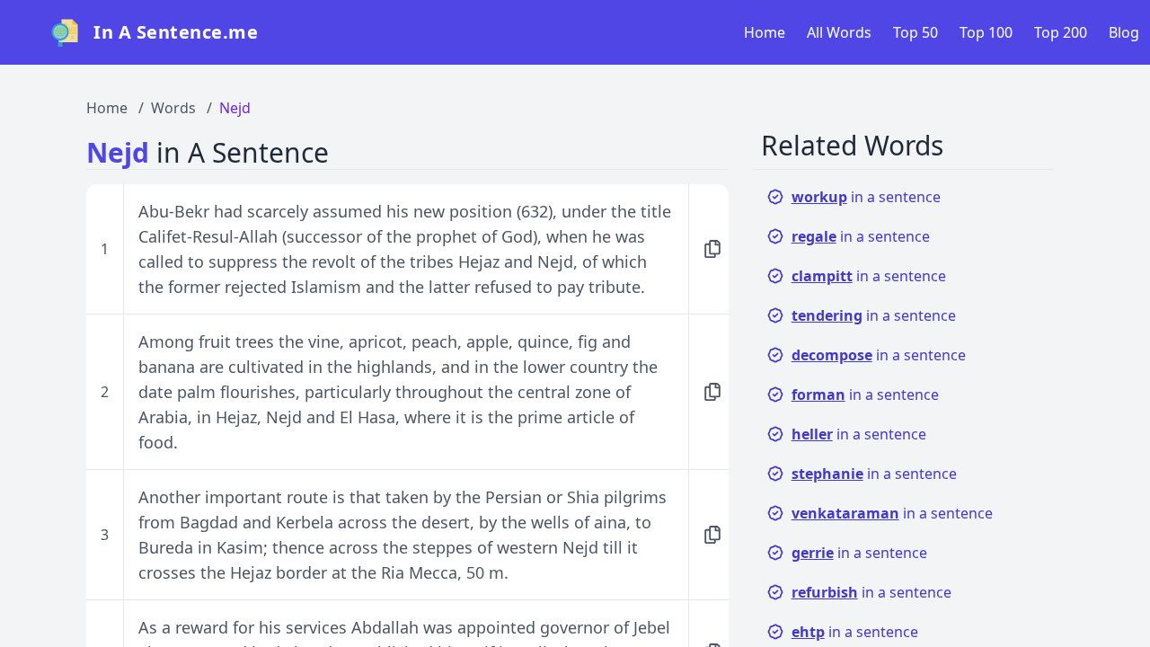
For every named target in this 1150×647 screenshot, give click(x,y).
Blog (1124, 32)
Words (173, 108)
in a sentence (866, 197)
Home (764, 32)
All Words (839, 32)
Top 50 (915, 32)
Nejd (235, 108)
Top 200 (1060, 32)
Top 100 (986, 32)
